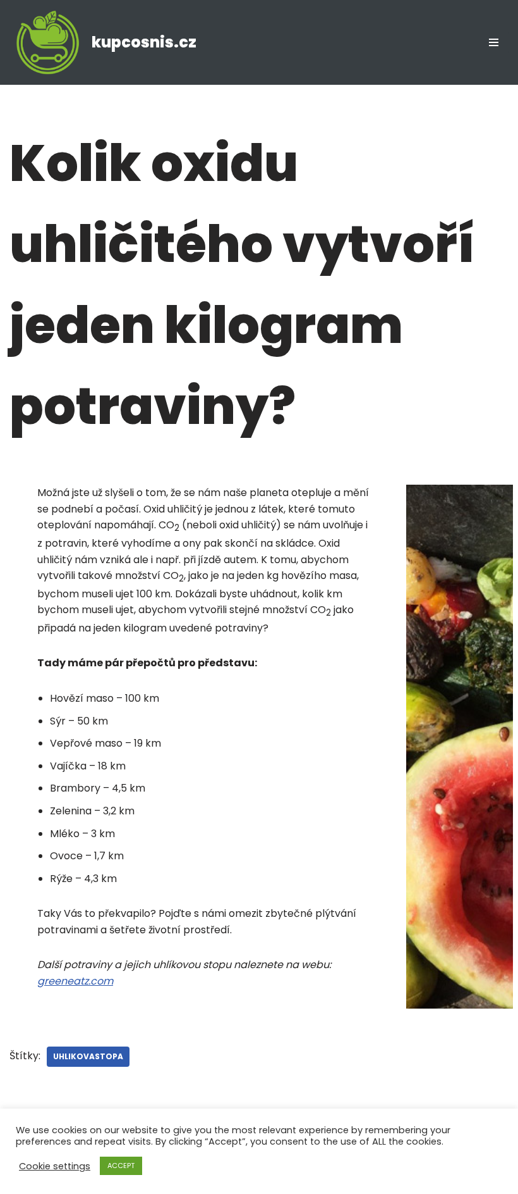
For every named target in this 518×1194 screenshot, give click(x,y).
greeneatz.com (75, 981)
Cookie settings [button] (54, 1166)
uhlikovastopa (88, 1056)
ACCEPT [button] (121, 1165)
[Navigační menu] (494, 42)
